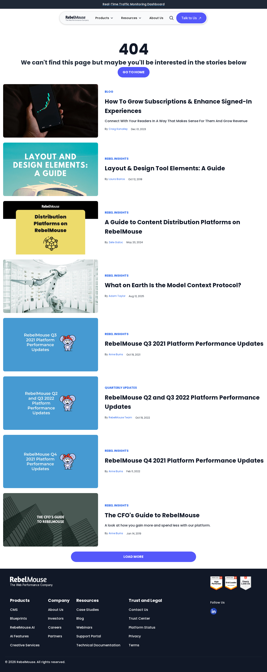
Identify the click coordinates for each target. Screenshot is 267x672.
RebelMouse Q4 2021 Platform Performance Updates (184, 461)
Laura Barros (117, 179)
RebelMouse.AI (22, 627)
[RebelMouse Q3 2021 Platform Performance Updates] (50, 344)
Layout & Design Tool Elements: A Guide (165, 168)
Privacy (135, 636)
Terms (134, 645)
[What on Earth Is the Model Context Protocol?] (50, 285)
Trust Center (139, 618)
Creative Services (25, 645)
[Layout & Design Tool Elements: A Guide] (50, 169)
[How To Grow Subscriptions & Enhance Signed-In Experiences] (50, 110)
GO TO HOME (134, 72)
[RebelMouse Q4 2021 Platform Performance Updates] (50, 461)
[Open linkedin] (213, 611)
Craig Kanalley (118, 129)
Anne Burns (116, 354)
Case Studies (87, 609)
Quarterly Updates (121, 388)
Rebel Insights (116, 159)
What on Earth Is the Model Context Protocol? (173, 285)
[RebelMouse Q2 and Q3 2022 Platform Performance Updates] (50, 402)
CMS (14, 609)
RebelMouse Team (120, 417)
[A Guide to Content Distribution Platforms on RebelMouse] (50, 227)
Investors (56, 618)
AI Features (19, 636)
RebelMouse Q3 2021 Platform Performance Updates (184, 344)
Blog (109, 92)
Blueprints (18, 618)
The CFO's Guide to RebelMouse (152, 515)
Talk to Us (189, 18)
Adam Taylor (117, 296)
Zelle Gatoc (116, 242)
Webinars (84, 627)
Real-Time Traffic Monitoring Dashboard (134, 4)
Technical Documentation (98, 645)
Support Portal (88, 636)
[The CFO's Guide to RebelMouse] (50, 519)
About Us (156, 18)
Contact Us (138, 609)
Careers (55, 627)
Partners (55, 636)
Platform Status (142, 627)
